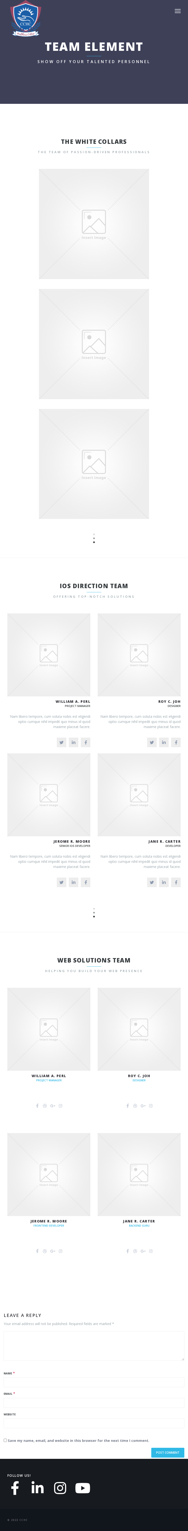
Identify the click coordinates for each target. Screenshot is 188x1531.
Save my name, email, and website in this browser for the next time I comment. (78, 1440)
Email (8, 1394)
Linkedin (111, 474)
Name (8, 1373)
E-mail (109, 354)
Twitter (79, 234)
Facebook (96, 234)
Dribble (96, 354)
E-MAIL (110, 234)
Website (10, 1414)
